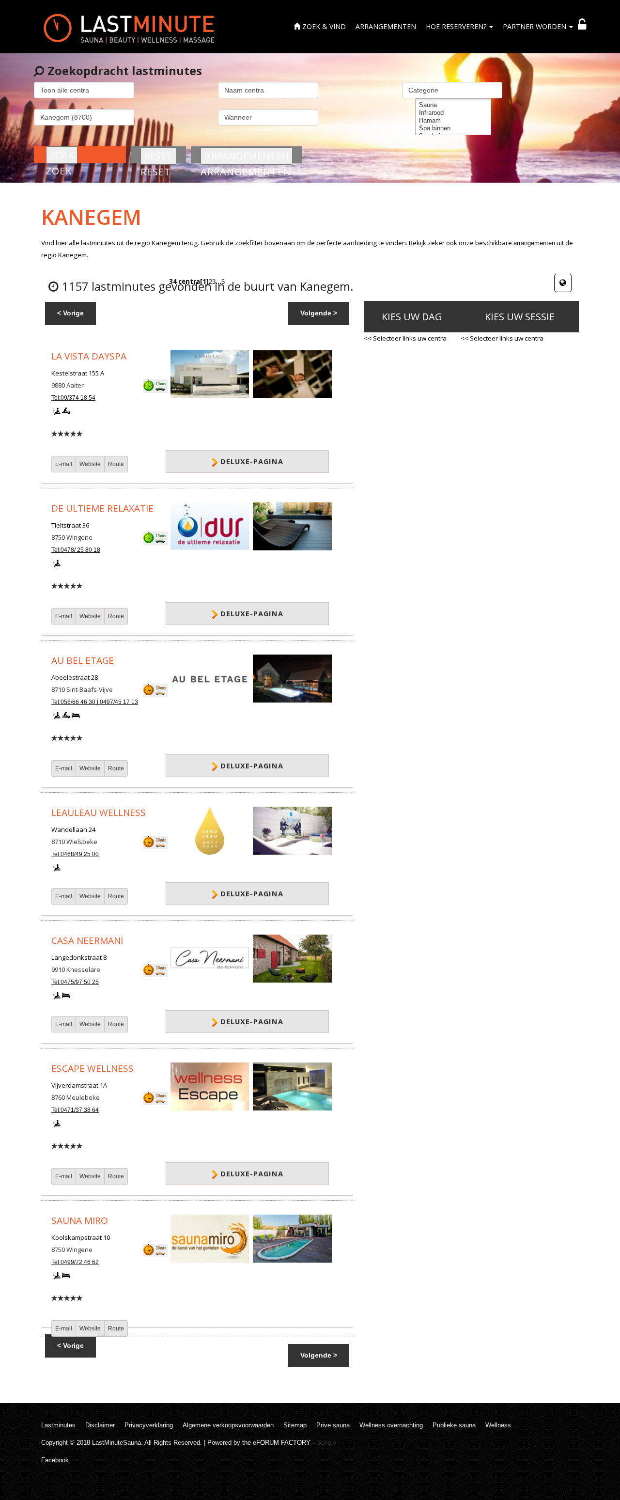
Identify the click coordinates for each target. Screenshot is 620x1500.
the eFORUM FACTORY (276, 1442)
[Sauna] (453, 105)
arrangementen (534, 243)
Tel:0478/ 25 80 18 (75, 550)
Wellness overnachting (391, 1425)
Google (326, 1442)
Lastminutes (58, 1425)
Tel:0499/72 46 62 (75, 1262)
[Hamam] (453, 121)
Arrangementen (386, 26)
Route (116, 464)
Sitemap (295, 1425)
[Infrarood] (453, 113)
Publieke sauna (454, 1425)
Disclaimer (100, 1425)
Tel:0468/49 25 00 (75, 854)
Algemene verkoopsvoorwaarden (228, 1425)
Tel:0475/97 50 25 (75, 982)
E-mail (63, 464)
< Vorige (70, 313)
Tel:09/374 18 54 (73, 397)
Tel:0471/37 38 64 (75, 1110)
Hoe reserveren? (457, 26)
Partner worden (535, 26)
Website (90, 464)
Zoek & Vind (323, 26)
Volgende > (318, 313)
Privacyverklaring (148, 1425)
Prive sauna (333, 1425)
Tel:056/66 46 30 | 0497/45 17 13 (94, 702)
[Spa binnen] (453, 128)
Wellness (498, 1425)
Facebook (55, 1460)
